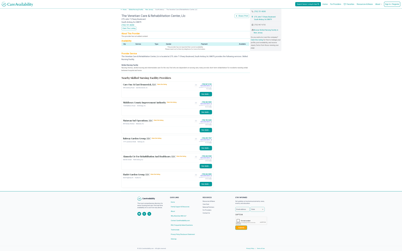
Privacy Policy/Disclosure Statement (183, 234)
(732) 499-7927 (207, 138)
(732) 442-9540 (207, 156)
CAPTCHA (239, 215)
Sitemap (174, 239)
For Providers (335, 4)
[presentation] (251, 221)
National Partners (208, 207)
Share (243, 16)
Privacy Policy (250, 248)
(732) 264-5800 (207, 174)
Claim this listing (162, 84)
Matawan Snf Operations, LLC (138, 120)
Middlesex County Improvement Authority (144, 102)
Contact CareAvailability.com (180, 220)
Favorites (350, 4)
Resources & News (365, 4)
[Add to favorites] (196, 85)
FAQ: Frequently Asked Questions (182, 225)
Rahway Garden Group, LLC (137, 138)
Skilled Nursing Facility (136, 9)
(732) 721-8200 (127, 25)
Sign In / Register (392, 4)
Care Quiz (206, 204)
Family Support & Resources (180, 207)
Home (325, 4)
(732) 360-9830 (207, 102)
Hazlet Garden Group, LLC (136, 174)
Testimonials (175, 230)
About (377, 4)
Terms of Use (261, 248)
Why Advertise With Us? (178, 216)
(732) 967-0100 (207, 84)
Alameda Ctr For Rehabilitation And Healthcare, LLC (149, 156)
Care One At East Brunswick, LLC (139, 84)
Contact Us (206, 213)
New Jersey (149, 9)
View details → (205, 94)
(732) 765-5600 (207, 120)
